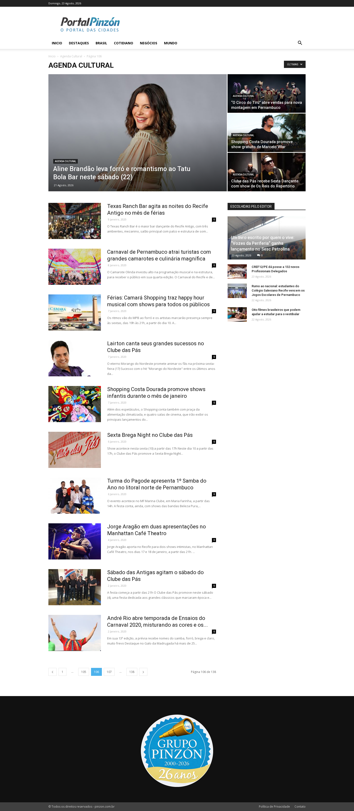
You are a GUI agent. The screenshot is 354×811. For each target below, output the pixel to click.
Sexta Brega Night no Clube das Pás (150, 435)
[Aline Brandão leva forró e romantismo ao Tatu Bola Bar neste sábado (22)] (137, 132)
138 (131, 672)
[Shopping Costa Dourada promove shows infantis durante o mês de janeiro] (74, 404)
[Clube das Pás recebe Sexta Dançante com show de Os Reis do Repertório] (267, 172)
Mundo (170, 43)
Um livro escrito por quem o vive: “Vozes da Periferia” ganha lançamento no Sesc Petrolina (262, 243)
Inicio (57, 43)
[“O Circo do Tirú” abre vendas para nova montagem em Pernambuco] (267, 93)
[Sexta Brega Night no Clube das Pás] (74, 450)
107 (109, 672)
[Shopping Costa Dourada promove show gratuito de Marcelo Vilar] (267, 132)
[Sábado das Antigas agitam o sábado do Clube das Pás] (74, 587)
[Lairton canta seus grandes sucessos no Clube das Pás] (74, 358)
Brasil (101, 43)
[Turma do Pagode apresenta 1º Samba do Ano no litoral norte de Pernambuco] (74, 496)
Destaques (79, 43)
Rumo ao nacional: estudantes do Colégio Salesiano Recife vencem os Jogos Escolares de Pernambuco (278, 290)
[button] (300, 43)
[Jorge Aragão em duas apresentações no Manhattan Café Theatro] (74, 541)
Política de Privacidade (274, 806)
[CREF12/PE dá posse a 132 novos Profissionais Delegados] (237, 271)
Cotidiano (123, 43)
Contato (300, 806)
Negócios (148, 43)
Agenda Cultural (71, 56)
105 (83, 672)
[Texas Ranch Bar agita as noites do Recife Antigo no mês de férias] (74, 221)
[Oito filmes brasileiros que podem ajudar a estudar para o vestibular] (237, 314)
